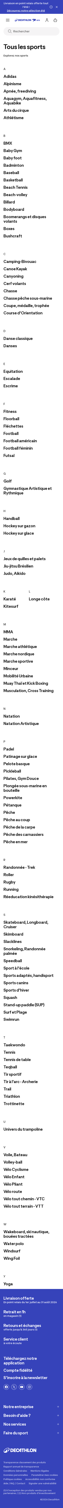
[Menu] (8, 20)
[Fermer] (56, 7)
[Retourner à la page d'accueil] (27, 20)
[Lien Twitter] (14, 1387)
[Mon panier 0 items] (55, 20)
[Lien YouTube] (21, 1387)
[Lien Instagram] (29, 1387)
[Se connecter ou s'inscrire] (47, 20)
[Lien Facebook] (6, 1387)
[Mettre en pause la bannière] (51, 7)
